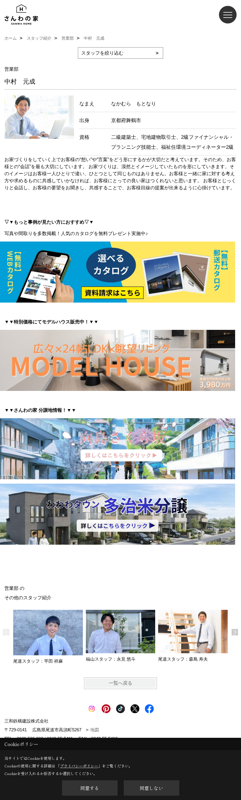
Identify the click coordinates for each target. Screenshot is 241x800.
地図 (94, 729)
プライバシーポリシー (79, 766)
